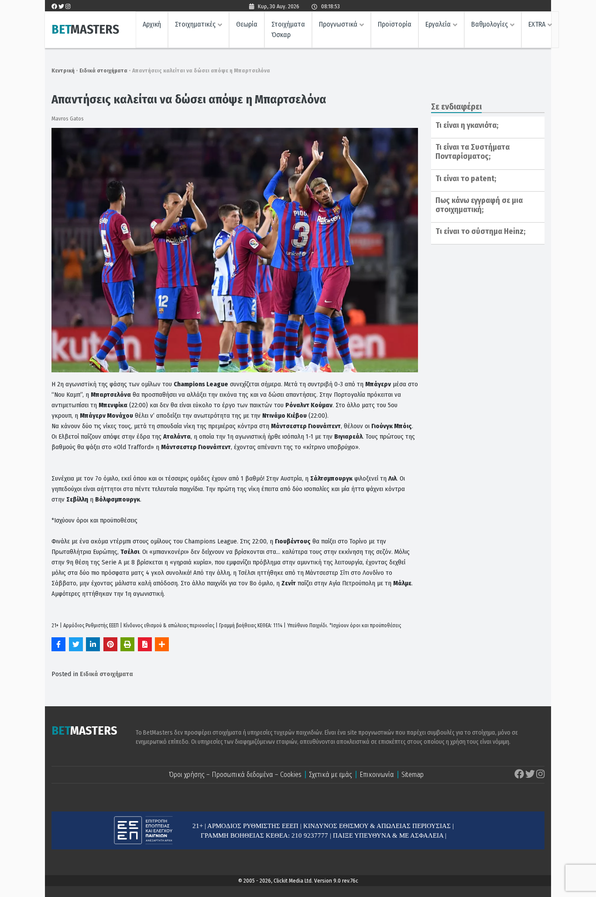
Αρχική (152, 24)
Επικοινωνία (377, 774)
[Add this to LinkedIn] (93, 644)
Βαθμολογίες (489, 24)
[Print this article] (127, 644)
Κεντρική (63, 70)
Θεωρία (246, 24)
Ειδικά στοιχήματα (103, 70)
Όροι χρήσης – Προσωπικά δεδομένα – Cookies (235, 774)
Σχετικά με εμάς (330, 774)
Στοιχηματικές (195, 24)
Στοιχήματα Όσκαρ (288, 29)
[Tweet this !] (76, 644)
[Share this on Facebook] (58, 644)
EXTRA (536, 24)
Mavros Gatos (67, 118)
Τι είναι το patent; (465, 178)
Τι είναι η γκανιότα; (466, 125)
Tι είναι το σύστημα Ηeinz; (480, 231)
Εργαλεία (438, 24)
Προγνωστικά (338, 24)
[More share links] (162, 644)
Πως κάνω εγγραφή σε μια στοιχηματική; (479, 205)
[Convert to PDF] (145, 644)
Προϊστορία (394, 24)
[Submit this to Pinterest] (110, 644)
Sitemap (412, 774)
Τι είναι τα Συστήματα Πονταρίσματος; (472, 152)
